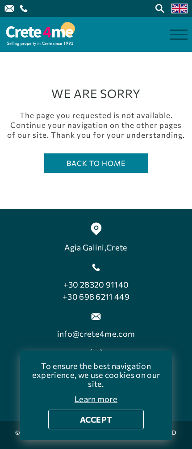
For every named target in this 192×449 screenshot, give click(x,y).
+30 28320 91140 (96, 284)
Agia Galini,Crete (95, 247)
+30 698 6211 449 (96, 296)
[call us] (24, 8)
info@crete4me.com (96, 334)
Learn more (96, 399)
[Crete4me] (40, 34)
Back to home (96, 163)
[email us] (9, 8)
